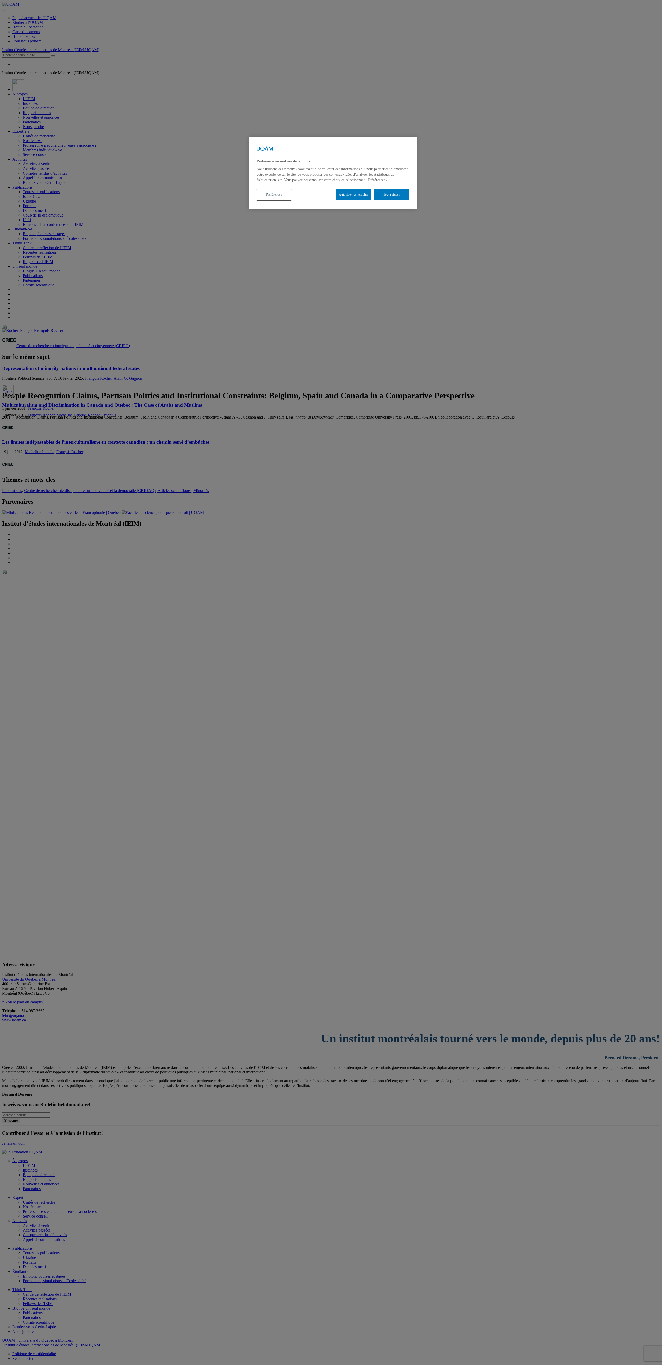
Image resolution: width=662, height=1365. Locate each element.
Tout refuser (391, 194)
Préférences (274, 194)
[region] (333, 173)
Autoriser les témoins (353, 194)
